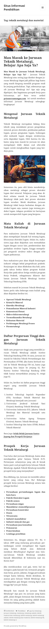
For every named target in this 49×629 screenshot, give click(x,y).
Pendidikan (22, 611)
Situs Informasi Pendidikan (14, 7)
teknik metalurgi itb (37, 618)
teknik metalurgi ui (10, 620)
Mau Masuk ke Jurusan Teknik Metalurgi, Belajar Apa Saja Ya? (23, 61)
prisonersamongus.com (15, 98)
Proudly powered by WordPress (15, 626)
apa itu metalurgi (35, 611)
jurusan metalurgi (10, 613)
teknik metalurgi (26, 615)
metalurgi (20, 613)
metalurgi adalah (30, 613)
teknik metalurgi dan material (19, 618)
